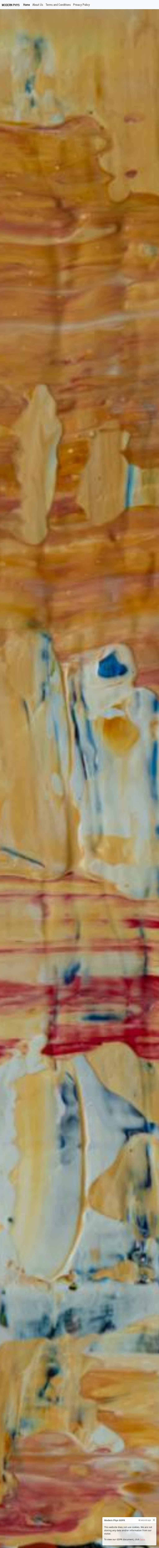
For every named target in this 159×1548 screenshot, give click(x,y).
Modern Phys (11, 4)
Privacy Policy (81, 4)
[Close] (153, 1520)
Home (27, 4)
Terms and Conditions (58, 4)
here (142, 1539)
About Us (37, 4)
